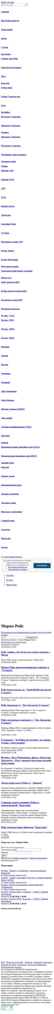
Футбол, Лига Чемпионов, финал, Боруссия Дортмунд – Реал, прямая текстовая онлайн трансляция (26, 760)
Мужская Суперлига (11, 117)
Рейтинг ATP (7, 171)
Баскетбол (6, 54)
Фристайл (6, 538)
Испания (5, 347)
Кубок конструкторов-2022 (14, 291)
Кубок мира (6, 88)
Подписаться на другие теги (13, 642)
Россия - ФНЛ (7, 329)
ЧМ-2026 (5, 436)
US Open (5, 233)
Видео (4, 38)
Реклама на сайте (8, 965)
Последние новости (10, 21)
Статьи (4, 47)
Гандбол (5, 132)
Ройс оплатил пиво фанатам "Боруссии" (24, 827)
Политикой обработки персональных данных (17, 568)
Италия (4, 364)
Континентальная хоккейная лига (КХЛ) (20, 447)
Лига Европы (7, 400)
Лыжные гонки (8, 161)
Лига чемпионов (9, 391)
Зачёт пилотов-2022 (10, 282)
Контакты (48, 962)
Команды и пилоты (10, 309)
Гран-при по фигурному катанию (16, 271)
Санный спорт (8, 520)
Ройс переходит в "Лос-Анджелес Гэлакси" (25, 705)
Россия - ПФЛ (7, 338)
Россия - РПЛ (7, 320)
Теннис (4, 166)
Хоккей (4, 442)
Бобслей (5, 467)
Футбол (4, 316)
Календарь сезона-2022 (12, 300)
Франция (5, 382)
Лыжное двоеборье (10, 494)
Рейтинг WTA (7, 179)
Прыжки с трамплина (11, 512)
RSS (3, 962)
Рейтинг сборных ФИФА (13, 409)
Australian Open (8, 224)
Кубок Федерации (9, 260)
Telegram (28, 962)
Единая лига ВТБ (9, 58)
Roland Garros (7, 206)
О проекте (22, 965)
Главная (5, 12)
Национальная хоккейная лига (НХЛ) (19, 456)
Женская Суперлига (10, 125)
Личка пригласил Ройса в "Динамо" (22, 783)
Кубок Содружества (10, 96)
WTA (3, 197)
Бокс (3, 105)
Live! (12, 316)
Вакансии (38, 962)
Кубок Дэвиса (7, 251)
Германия (5, 373)
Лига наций (6, 418)
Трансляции (7, 29)
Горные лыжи (7, 476)
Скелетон (5, 529)
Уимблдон (6, 215)
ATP (3, 188)
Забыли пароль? (21, 858)
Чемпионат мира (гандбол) (13, 155)
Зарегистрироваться (38, 858)
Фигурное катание (9, 266)
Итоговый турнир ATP (12, 242)
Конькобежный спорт (11, 485)
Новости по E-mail (14, 962)
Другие (4, 547)
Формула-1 (6, 278)
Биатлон (5, 83)
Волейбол (5, 112)
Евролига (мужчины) (11, 67)
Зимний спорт (7, 463)
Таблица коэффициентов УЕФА (16, 427)
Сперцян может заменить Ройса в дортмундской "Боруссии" (20, 804)
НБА (3, 76)
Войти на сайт (7, 2)
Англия (4, 356)
